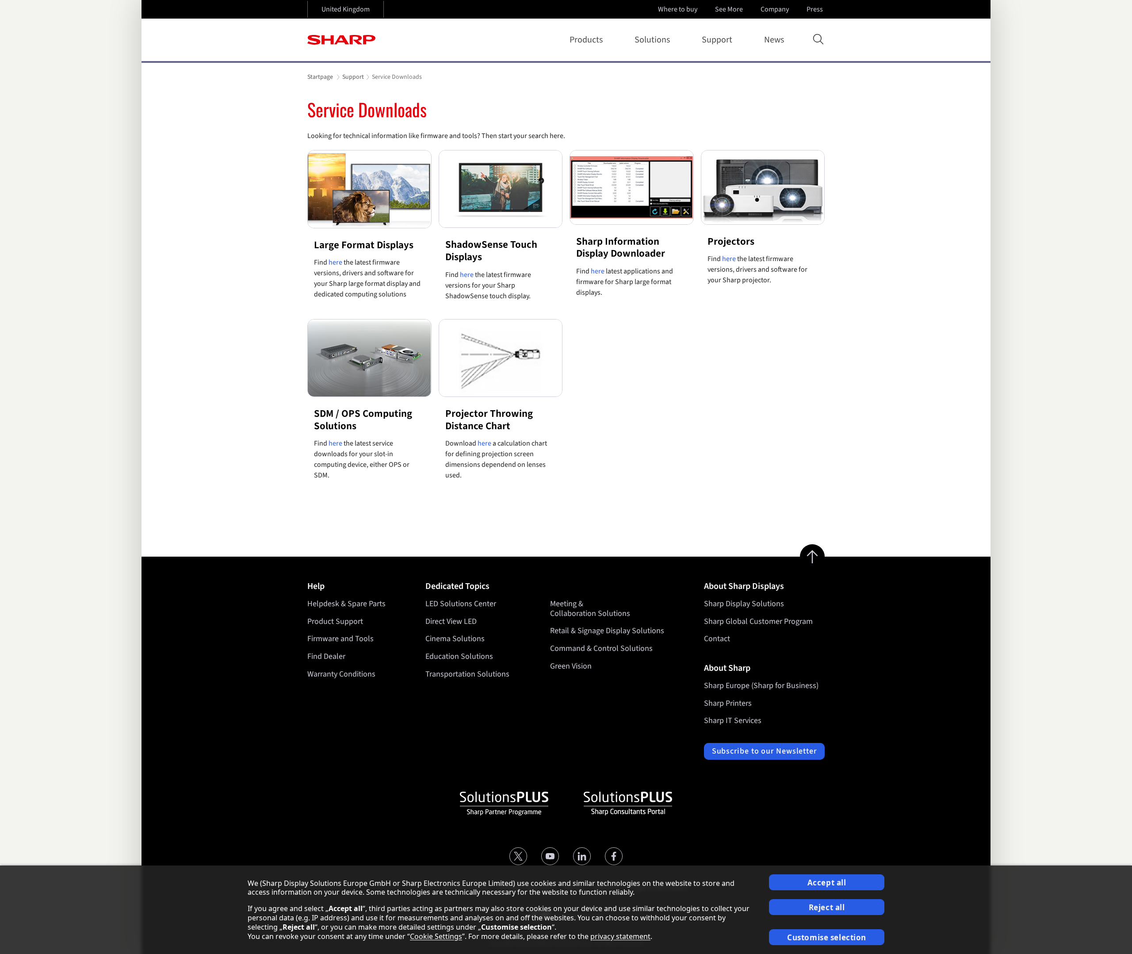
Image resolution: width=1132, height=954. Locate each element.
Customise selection (826, 937)
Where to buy (677, 9)
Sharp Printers (728, 703)
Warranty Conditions (341, 674)
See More (729, 9)
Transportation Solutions (467, 674)
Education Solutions (459, 656)
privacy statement (620, 936)
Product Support (335, 621)
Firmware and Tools (340, 638)
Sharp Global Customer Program (758, 621)
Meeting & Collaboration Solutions (590, 608)
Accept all (826, 882)
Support (717, 40)
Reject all (827, 907)
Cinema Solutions (455, 638)
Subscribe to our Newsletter (764, 751)
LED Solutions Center (460, 603)
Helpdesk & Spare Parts (346, 603)
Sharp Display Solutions (744, 603)
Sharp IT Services (732, 720)
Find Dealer (326, 656)
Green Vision (571, 666)
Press (815, 9)
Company (775, 9)
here (335, 262)
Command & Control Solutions (601, 648)
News (774, 40)
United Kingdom (345, 9)
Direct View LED (451, 621)
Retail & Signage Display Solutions (607, 630)
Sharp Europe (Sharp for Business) (761, 685)
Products (586, 40)
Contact (717, 638)
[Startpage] (341, 40)
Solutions (652, 40)
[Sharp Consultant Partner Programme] (628, 804)
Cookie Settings (436, 936)
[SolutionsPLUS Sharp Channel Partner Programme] (504, 804)
